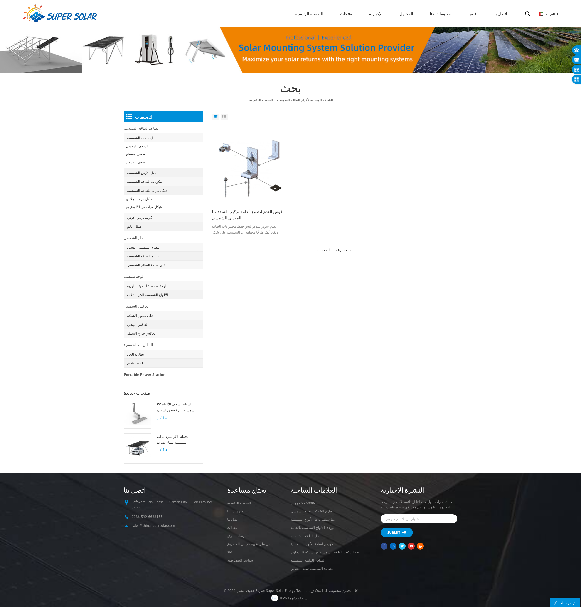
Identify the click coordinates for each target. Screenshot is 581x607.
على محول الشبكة (140, 315)
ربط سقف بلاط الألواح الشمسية (313, 519)
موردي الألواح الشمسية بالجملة (312, 527)
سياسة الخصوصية (240, 560)
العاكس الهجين (137, 324)
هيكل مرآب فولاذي (139, 199)
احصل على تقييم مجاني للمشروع (250, 544)
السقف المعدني (137, 146)
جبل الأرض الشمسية (141, 172)
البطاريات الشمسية (138, 344)
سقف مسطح (135, 154)
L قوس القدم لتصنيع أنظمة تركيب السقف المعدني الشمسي (247, 215)
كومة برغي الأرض (139, 217)
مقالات (232, 527)
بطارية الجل (135, 354)
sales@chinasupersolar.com (153, 525)
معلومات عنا (440, 13)
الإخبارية (376, 13)
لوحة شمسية (133, 276)
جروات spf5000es (304, 503)
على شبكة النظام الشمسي (146, 265)
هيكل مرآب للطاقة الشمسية (147, 190)
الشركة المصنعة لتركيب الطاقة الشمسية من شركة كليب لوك (327, 552)
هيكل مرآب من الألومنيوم (144, 206)
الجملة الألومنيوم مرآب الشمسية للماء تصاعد (173, 439)
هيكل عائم (134, 226)
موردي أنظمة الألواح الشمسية (311, 544)
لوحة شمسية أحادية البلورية (146, 286)
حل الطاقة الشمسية (304, 535)
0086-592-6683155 (147, 516)
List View (224, 117)
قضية (472, 13)
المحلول (406, 13)
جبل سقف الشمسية (141, 137)
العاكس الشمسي (136, 306)
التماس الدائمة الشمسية (307, 560)
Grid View (215, 117)
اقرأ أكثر (162, 417)
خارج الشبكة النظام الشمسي (311, 511)
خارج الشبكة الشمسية (143, 256)
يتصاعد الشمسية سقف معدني (312, 568)
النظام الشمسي (136, 237)
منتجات (346, 13)
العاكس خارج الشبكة (141, 333)
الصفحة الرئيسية (309, 13)
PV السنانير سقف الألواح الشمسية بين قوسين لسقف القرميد (177, 407)
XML (230, 552)
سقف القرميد (136, 162)
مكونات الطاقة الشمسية (144, 181)
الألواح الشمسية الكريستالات (147, 294)
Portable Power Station (145, 374)
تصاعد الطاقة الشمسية (141, 128)
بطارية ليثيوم (136, 363)
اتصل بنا (500, 13)
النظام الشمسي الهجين (143, 247)
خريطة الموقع (237, 535)
